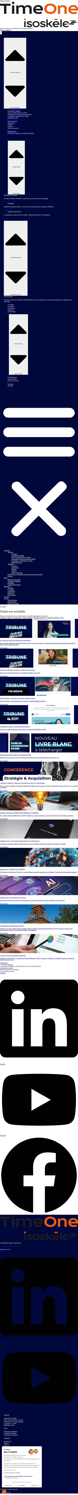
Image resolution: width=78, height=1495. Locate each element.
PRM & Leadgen (27, 618)
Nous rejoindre (12, 602)
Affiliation (11, 564)
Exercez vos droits (13, 603)
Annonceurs (15, 567)
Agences (14, 571)
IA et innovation (16, 618)
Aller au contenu (5, 1)
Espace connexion (16, 573)
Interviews (11, 593)
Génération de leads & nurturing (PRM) (23, 559)
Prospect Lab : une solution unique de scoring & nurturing (25, 574)
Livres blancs (12, 595)
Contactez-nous (12, 600)
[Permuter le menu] (1, 32)
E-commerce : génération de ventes (21, 561)
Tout (62, 618)
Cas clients (11, 590)
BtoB (9, 618)
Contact (6, 598)
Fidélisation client (16, 562)
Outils (5, 578)
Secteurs (10, 576)
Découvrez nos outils (14, 579)
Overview (14, 554)
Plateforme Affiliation (14, 581)
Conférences (11, 591)
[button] (39, 470)
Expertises (7, 550)
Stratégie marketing (39, 618)
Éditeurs (13, 569)
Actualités (11, 588)
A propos (6, 597)
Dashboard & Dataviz (14, 585)
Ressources (7, 586)
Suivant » (10, 964)
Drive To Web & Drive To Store (21, 557)
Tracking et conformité (53, 618)
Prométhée (11, 583)
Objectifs (10, 552)
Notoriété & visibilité (17, 555)
